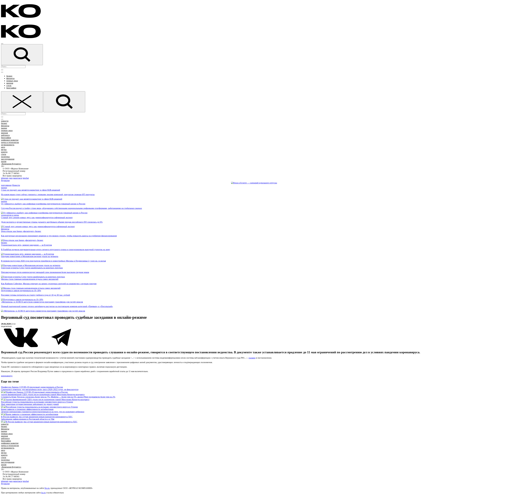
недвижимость (7, 145)
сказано (252, 358)
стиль (8, 85)
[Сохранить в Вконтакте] (21, 346)
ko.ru (43, 493)
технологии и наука (10, 215)
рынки (4, 128)
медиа (3, 149)
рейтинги (5, 135)
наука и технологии (10, 142)
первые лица (12, 81)
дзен (11, 178)
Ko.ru (47, 488)
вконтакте (17, 178)
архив (3, 161)
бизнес (9, 76)
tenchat (26, 178)
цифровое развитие (10, 140)
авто (3, 147)
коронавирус (7, 376)
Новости (16, 185)
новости (4, 121)
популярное (6, 185)
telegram (4, 178)
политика (5, 157)
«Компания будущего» (11, 164)
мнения (9, 83)
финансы (10, 78)
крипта (4, 152)
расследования (7, 159)
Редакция (5, 180)
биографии (11, 88)
